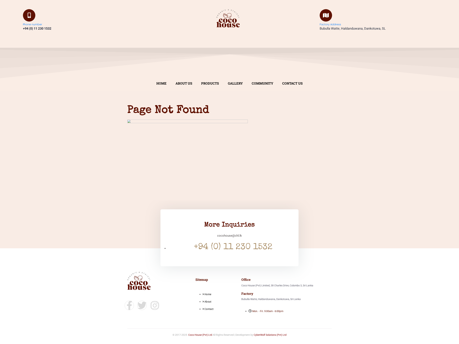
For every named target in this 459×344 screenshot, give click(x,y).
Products (210, 83)
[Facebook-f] (129, 305)
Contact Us (292, 83)
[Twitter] (142, 305)
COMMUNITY (262, 83)
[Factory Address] (326, 15)
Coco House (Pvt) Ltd (200, 334)
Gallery (235, 83)
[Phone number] (29, 15)
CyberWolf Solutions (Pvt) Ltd (270, 334)
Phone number (32, 24)
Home (161, 83)
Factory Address (330, 24)
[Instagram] (154, 305)
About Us (184, 83)
